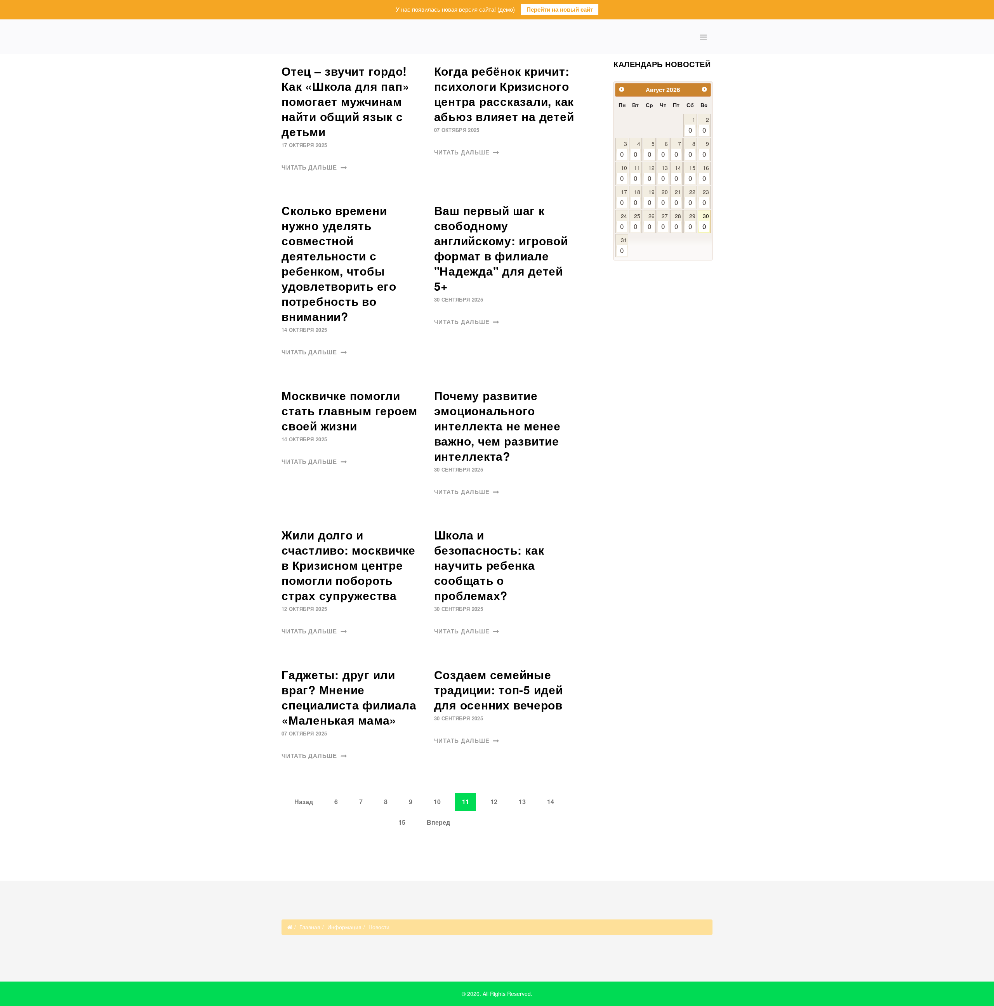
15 (401, 822)
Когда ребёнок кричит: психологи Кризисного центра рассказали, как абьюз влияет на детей (504, 93)
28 (677, 221)
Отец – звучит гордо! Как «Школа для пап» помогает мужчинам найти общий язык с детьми (345, 101)
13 (522, 801)
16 (705, 173)
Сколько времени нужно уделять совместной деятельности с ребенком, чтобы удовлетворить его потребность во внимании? (339, 263)
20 (664, 197)
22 (691, 197)
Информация (344, 927)
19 (651, 197)
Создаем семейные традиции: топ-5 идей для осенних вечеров (498, 689)
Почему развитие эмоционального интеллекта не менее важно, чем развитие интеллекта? (497, 425)
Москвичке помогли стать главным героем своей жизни (349, 410)
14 (550, 801)
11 (637, 173)
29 (691, 221)
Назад (303, 801)
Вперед (438, 822)
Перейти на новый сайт (560, 9)
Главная (309, 927)
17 (623, 197)
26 (651, 221)
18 (637, 197)
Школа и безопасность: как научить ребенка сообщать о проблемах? (489, 565)
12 (493, 801)
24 (623, 221)
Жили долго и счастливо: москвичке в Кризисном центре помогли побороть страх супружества (348, 565)
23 (705, 197)
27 (664, 221)
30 (705, 221)
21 (677, 197)
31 (623, 245)
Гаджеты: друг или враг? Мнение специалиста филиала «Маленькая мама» (349, 697)
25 (637, 221)
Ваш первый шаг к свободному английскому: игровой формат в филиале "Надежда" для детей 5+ (501, 248)
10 (437, 801)
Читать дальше (310, 167)
